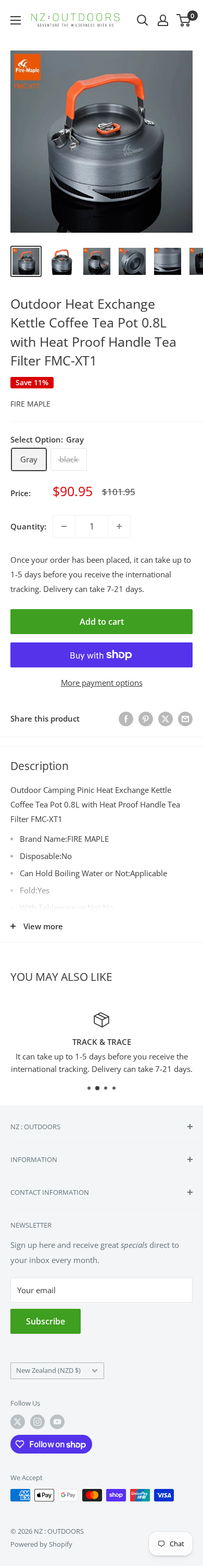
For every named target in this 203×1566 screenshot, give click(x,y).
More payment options (102, 682)
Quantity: (28, 526)
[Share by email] (185, 719)
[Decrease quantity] (64, 526)
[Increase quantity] (119, 526)
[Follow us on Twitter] (17, 1422)
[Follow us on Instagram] (37, 1422)
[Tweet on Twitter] (165, 719)
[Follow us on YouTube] (57, 1422)
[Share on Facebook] (126, 719)
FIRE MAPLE (30, 404)
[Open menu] (15, 20)
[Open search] (142, 20)
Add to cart (102, 621)
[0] (184, 20)
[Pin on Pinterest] (145, 719)
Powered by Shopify (41, 1544)
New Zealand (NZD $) (48, 1370)
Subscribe (45, 1321)
